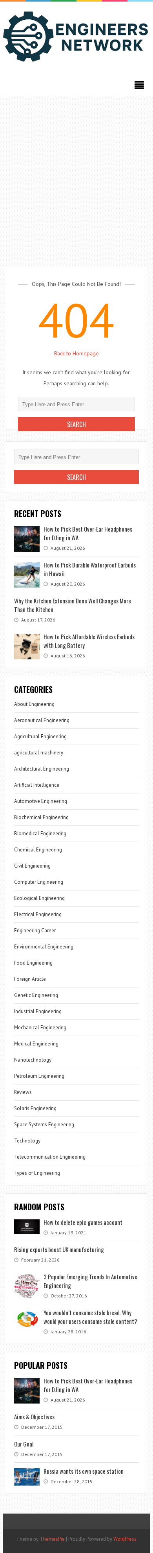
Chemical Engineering (38, 849)
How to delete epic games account (83, 1222)
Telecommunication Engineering (50, 1157)
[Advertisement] (76, 177)
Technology (27, 1140)
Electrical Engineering (38, 914)
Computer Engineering (38, 882)
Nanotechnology (32, 1059)
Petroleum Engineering (39, 1076)
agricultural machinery (38, 752)
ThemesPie (52, 1539)
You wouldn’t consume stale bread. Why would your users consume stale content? (90, 1316)
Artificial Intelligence (36, 785)
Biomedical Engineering (40, 833)
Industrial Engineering (38, 1011)
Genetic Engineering (36, 995)
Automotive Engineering (40, 801)
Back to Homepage (76, 353)
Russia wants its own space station (84, 1471)
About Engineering (34, 704)
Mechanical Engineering (40, 1027)
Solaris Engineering (35, 1108)
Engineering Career (35, 930)
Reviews (23, 1092)
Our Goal (23, 1443)
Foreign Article (30, 979)
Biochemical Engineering (41, 817)
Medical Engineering (36, 1043)
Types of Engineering (37, 1173)
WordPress (125, 1539)
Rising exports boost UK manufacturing (59, 1249)
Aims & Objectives (34, 1416)
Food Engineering (33, 962)
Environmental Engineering (43, 946)
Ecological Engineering (39, 898)
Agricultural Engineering (40, 736)
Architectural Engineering (41, 768)
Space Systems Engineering (44, 1124)
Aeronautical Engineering (41, 720)
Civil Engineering (32, 865)
